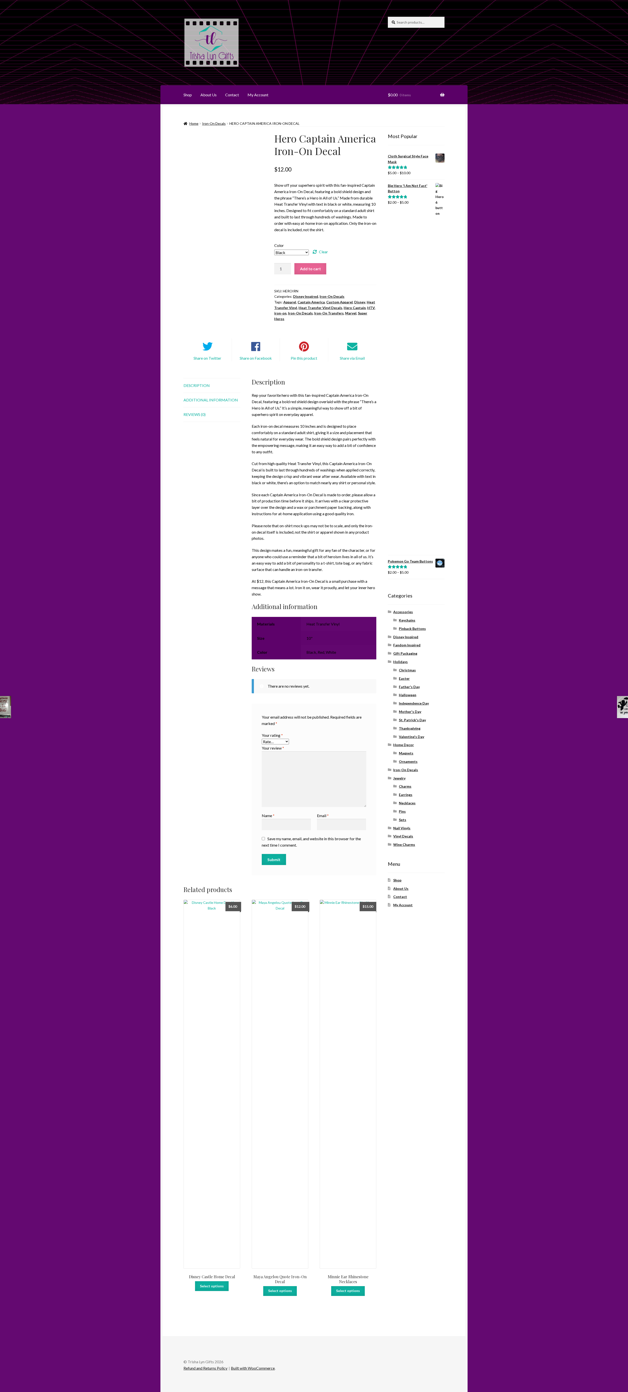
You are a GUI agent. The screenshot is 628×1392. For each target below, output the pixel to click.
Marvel (350, 313)
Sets (402, 820)
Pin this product (304, 358)
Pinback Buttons (412, 628)
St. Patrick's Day (412, 720)
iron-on (280, 313)
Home (193, 123)
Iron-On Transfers (329, 313)
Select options (212, 1286)
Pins (402, 811)
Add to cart (310, 268)
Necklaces (407, 803)
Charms (405, 786)
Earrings (405, 795)
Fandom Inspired (406, 645)
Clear (323, 251)
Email (323, 815)
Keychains (407, 620)
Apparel (289, 302)
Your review (273, 748)
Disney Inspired (305, 296)
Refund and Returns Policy (205, 1368)
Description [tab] (196, 385)
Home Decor (403, 745)
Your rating (272, 735)
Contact (232, 94)
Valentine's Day (411, 737)
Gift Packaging (405, 653)
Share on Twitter (207, 358)
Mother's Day (410, 712)
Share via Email (352, 358)
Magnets (406, 753)
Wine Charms (404, 844)
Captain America (311, 302)
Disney (359, 302)
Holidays (400, 662)
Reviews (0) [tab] (194, 414)
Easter (404, 678)
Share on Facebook (256, 358)
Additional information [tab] (210, 400)
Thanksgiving (409, 728)
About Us (208, 94)
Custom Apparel (339, 302)
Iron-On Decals (214, 123)
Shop (187, 94)
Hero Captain (355, 308)
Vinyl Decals (403, 836)
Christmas (407, 670)
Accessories (403, 612)
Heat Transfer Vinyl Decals (320, 308)
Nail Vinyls (401, 828)
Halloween (407, 695)
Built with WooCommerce (253, 1368)
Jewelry (399, 778)
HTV (371, 308)
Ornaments (408, 761)
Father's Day (409, 687)
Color (279, 245)
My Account (258, 94)
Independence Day (414, 703)
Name (268, 815)
